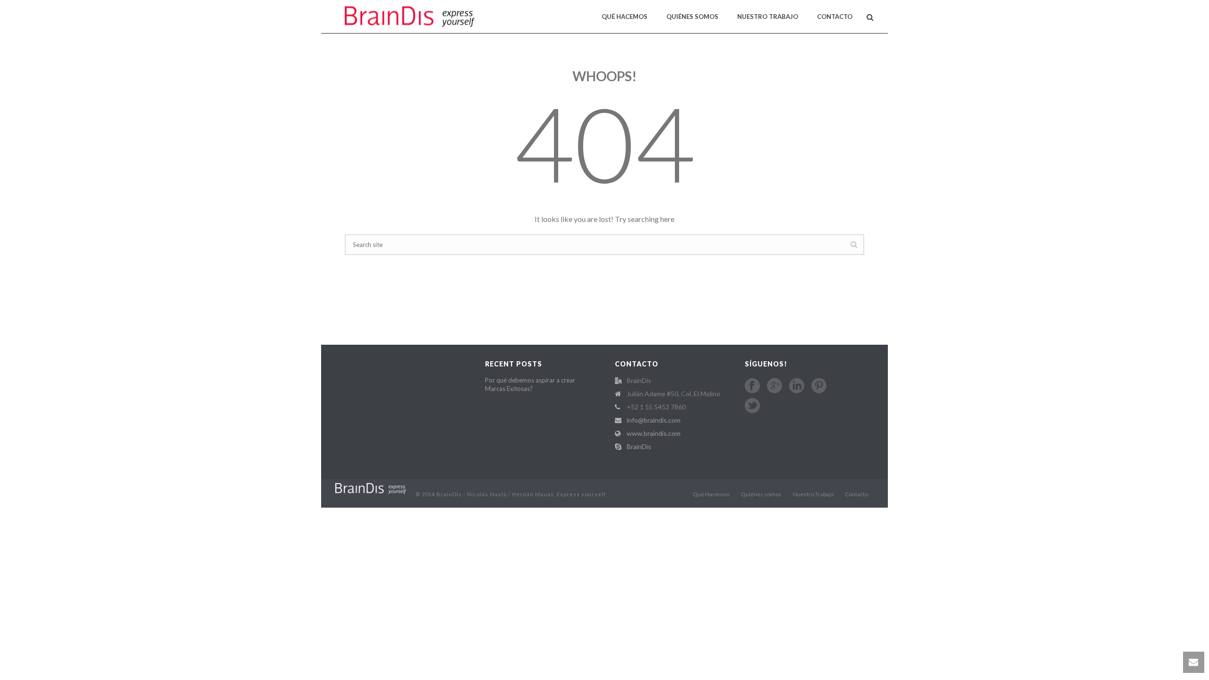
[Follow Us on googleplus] (774, 385)
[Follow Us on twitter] (752, 405)
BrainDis (639, 446)
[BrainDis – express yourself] (370, 488)
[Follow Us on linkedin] (796, 385)
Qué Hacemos (624, 16)
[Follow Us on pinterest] (818, 385)
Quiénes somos (692, 16)
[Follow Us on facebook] (752, 385)
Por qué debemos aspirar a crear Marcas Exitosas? (530, 384)
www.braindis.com (654, 433)
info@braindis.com (654, 420)
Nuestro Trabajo (767, 16)
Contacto (834, 16)
